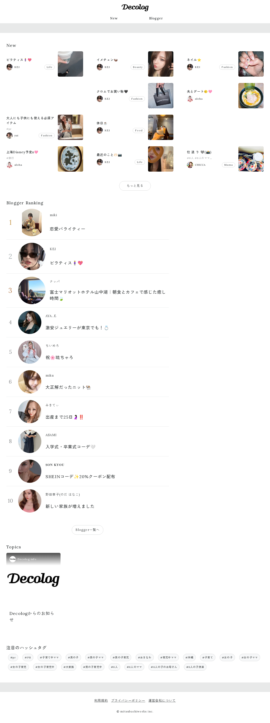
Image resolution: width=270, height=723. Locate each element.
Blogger (156, 18)
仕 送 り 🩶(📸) (199, 152)
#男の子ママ (96, 657)
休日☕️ (102, 123)
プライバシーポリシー (128, 701)
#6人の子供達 (195, 667)
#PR (28, 657)
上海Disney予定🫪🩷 (22, 152)
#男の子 (73, 657)
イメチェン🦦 (107, 60)
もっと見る (135, 186)
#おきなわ (144, 657)
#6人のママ (202, 158)
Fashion (227, 67)
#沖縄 (189, 657)
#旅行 (10, 158)
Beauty (138, 67)
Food (139, 130)
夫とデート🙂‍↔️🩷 (199, 92)
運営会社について (162, 701)
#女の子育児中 (44, 667)
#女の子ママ (250, 657)
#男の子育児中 (92, 667)
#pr (9, 128)
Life (49, 67)
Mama (228, 164)
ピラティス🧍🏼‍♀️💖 (19, 60)
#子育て (207, 657)
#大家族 (68, 667)
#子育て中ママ (49, 657)
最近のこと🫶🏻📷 (109, 155)
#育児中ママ (168, 657)
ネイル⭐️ (194, 60)
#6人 (190, 158)
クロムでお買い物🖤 (112, 92)
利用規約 (101, 701)
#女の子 (227, 657)
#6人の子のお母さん (164, 667)
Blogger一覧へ (88, 530)
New (114, 18)
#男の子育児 (121, 657)
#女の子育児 (18, 667)
